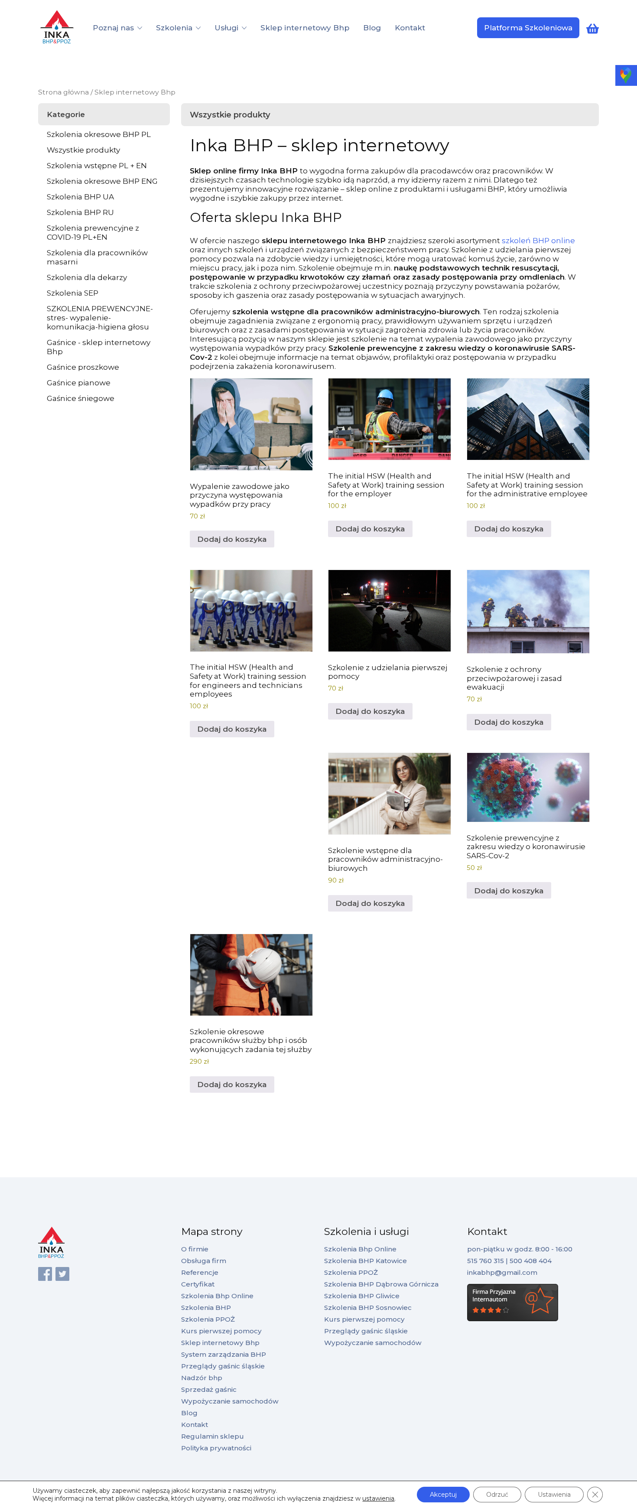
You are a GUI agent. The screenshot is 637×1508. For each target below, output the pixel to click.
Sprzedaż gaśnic (209, 1389)
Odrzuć (497, 1494)
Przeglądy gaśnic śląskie (223, 1366)
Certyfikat (197, 1284)
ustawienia (378, 1498)
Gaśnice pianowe (78, 382)
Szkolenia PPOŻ (208, 1319)
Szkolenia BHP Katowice (365, 1261)
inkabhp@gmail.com (502, 1272)
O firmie (194, 1249)
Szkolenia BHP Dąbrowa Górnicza (381, 1284)
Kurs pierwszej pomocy (221, 1331)
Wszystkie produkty (83, 149)
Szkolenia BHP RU (80, 212)
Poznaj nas (113, 27)
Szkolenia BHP (206, 1307)
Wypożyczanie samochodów (230, 1401)
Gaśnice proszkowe (83, 366)
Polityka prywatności (216, 1448)
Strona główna (63, 92)
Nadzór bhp (201, 1378)
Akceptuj (443, 1494)
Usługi (226, 27)
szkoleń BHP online (538, 240)
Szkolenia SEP (72, 292)
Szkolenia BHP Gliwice (362, 1296)
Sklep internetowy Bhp (304, 27)
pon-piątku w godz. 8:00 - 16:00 (519, 1249)
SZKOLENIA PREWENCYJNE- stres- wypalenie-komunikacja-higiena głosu (100, 317)
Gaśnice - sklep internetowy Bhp (98, 347)
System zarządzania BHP (223, 1354)
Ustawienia (554, 1494)
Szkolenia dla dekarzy (87, 277)
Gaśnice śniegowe (80, 398)
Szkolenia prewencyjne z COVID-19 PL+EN (93, 232)
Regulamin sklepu (212, 1436)
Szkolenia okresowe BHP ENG (102, 181)
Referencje (199, 1272)
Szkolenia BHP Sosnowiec (368, 1307)
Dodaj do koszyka (232, 539)
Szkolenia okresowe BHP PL (99, 134)
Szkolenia (174, 27)
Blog (372, 27)
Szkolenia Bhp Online (217, 1296)
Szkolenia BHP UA (80, 196)
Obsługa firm (203, 1261)
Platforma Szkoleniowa (528, 27)
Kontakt (410, 27)
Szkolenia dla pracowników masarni (97, 257)
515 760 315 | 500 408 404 (509, 1261)
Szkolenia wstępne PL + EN (97, 165)
